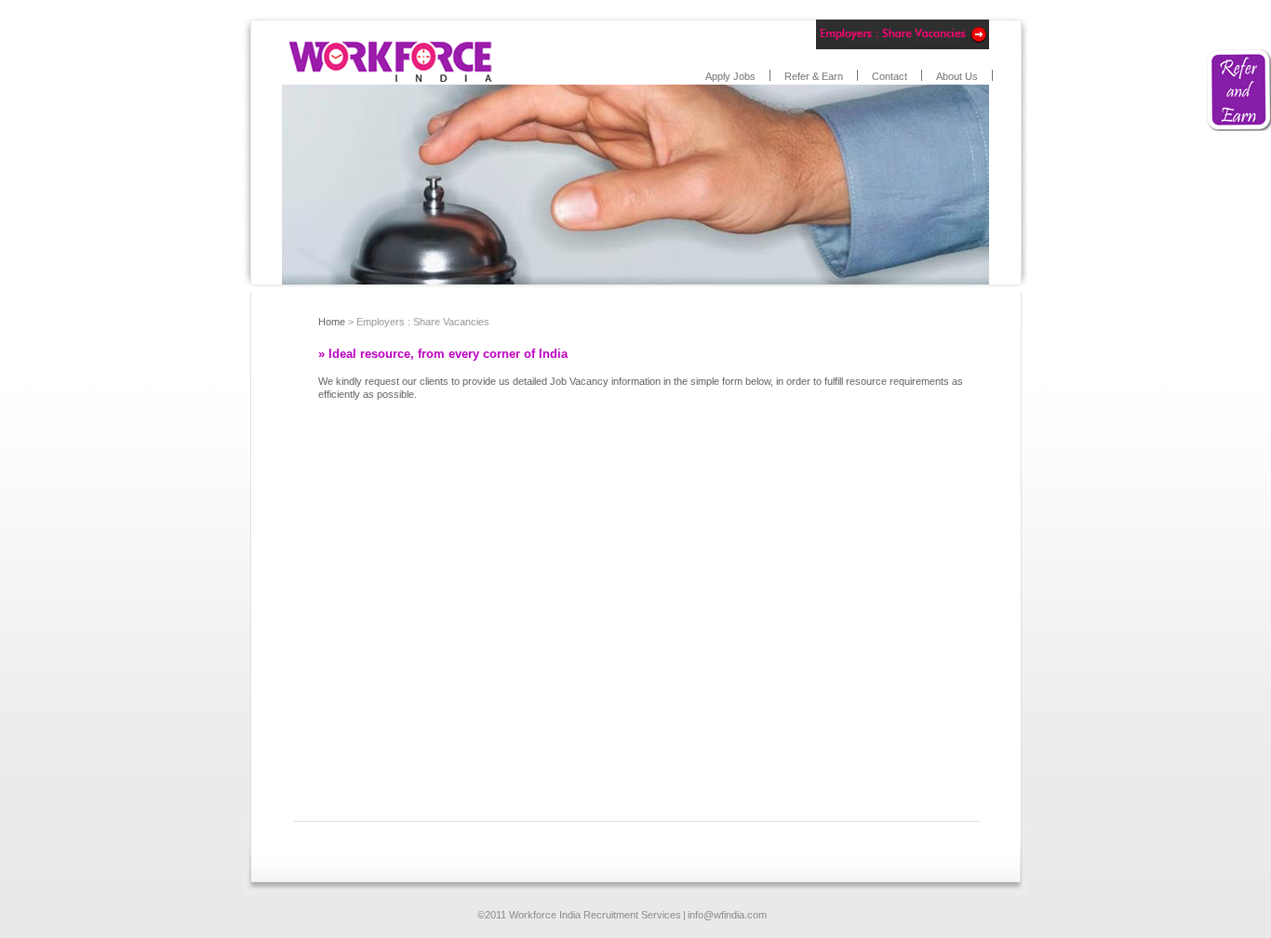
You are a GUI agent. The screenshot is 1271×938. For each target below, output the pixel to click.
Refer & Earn (813, 76)
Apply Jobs (730, 76)
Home (331, 321)
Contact (889, 76)
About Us (957, 76)
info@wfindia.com (727, 914)
